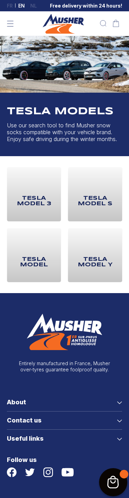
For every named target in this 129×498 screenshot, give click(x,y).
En (21, 5)
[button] (10, 24)
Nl (33, 5)
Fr (10, 5)
